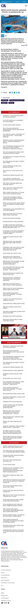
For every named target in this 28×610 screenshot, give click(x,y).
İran (2, 585)
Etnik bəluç (5, 100)
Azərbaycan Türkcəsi (6, 1)
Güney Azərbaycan (6, 570)
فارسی (17, 1)
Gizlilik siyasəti (5, 598)
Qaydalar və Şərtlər (6, 600)
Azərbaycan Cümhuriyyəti (8, 582)
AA (2, 36)
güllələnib (4, 102)
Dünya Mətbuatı (5, 575)
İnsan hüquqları (5, 580)
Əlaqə (2, 593)
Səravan (11, 102)
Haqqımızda (4, 595)
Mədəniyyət (4, 577)
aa (6, 36)
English (24, 1)
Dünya (2, 572)
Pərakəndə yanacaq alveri (17, 100)
